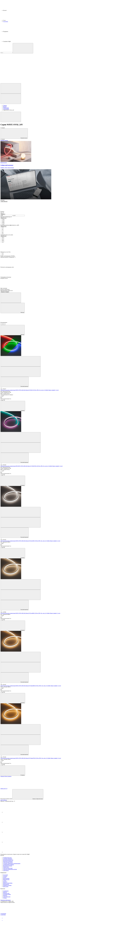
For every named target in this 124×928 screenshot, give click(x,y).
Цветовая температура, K (6, 216)
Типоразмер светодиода (6, 277)
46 (3, 229)
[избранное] (21, 361)
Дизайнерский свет (7, 857)
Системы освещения (7, 858)
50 (3, 233)
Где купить (5, 21)
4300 (3, 222)
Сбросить (3, 214)
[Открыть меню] (11, 99)
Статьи (4, 880)
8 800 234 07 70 (4, 788)
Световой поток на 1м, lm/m (7, 234)
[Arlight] (10, 787)
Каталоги (5, 881)
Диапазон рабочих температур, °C (8, 257)
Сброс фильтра (4, 201)
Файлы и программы (7, 883)
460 (3, 237)
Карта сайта (5, 886)
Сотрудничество (6, 896)
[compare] (10, 82)
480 (3, 240)
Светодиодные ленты (8, 862)
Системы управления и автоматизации (11, 863)
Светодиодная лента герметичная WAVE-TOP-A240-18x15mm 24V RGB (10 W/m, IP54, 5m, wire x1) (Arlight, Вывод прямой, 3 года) (30, 390)
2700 (3, 219)
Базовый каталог (23, 137)
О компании (6, 890)
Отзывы (5, 897)
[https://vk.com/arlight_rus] (12, 812)
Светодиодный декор (7, 868)
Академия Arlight (7, 894)
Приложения (6, 884)
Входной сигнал (4, 278)
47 (3, 230)
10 (3, 227)
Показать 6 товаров (5, 291)
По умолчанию (4, 322)
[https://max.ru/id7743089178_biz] (12, 852)
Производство (6, 893)
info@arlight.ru (4, 800)
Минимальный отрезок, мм (7, 290)
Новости (5, 892)
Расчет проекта (8, 776)
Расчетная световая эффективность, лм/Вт (10, 225)
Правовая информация (6, 900)
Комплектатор (6, 879)
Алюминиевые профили (8, 864)
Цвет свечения (4, 288)
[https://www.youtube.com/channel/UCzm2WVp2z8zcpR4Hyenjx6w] (12, 842)
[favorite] (10, 72)
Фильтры (22, 312)
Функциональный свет (8, 860)
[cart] (10, 62)
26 (3, 254)
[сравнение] (21, 371)
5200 (3, 224)
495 (3, 242)
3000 (3, 221)
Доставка (5, 876)
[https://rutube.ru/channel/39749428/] (12, 822)
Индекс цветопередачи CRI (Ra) (8, 256)
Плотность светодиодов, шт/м (7, 267)
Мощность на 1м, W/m (6, 252)
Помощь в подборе (7, 885)
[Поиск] (23, 48)
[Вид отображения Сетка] (2, 324)
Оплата (4, 877)
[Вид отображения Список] (4, 324)
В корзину (22, 410)
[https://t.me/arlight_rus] (12, 832)
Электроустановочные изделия (10, 869)
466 (3, 239)
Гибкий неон (6, 867)
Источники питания (7, 865)
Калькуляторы (6, 878)
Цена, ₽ (2, 212)
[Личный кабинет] (11, 88)
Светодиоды (6, 870)
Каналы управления (5, 289)
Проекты (2, 776)
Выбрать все (3, 218)
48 (3, 232)
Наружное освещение (8, 861)
